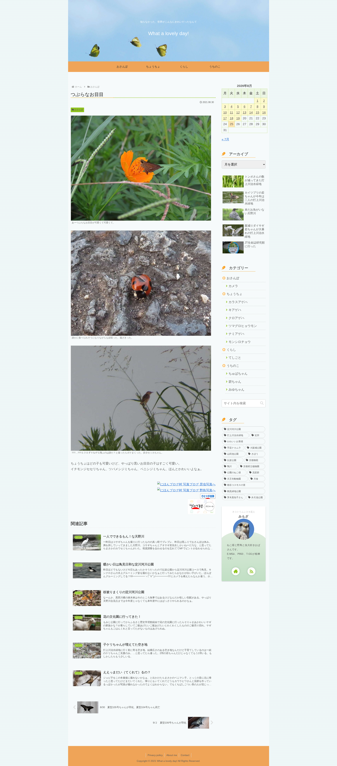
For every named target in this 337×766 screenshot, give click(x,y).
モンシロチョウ (240, 342)
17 (225, 118)
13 (244, 112)
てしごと (235, 357)
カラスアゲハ (238, 302)
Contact (185, 755)
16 (264, 112)
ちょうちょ (234, 294)
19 (238, 118)
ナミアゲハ (236, 334)
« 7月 (225, 139)
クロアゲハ (236, 318)
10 (225, 112)
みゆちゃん (236, 389)
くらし (231, 350)
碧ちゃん (235, 381)
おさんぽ (79, 109)
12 (238, 112)
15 (257, 112)
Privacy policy (155, 755)
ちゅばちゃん (238, 373)
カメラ (233, 286)
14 (251, 112)
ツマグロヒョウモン (243, 326)
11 (231, 112)
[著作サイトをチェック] (236, 571)
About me (171, 755)
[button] (262, 403)
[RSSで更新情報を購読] (251, 571)
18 (231, 118)
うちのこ (233, 365)
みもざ (244, 516)
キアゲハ (235, 310)
